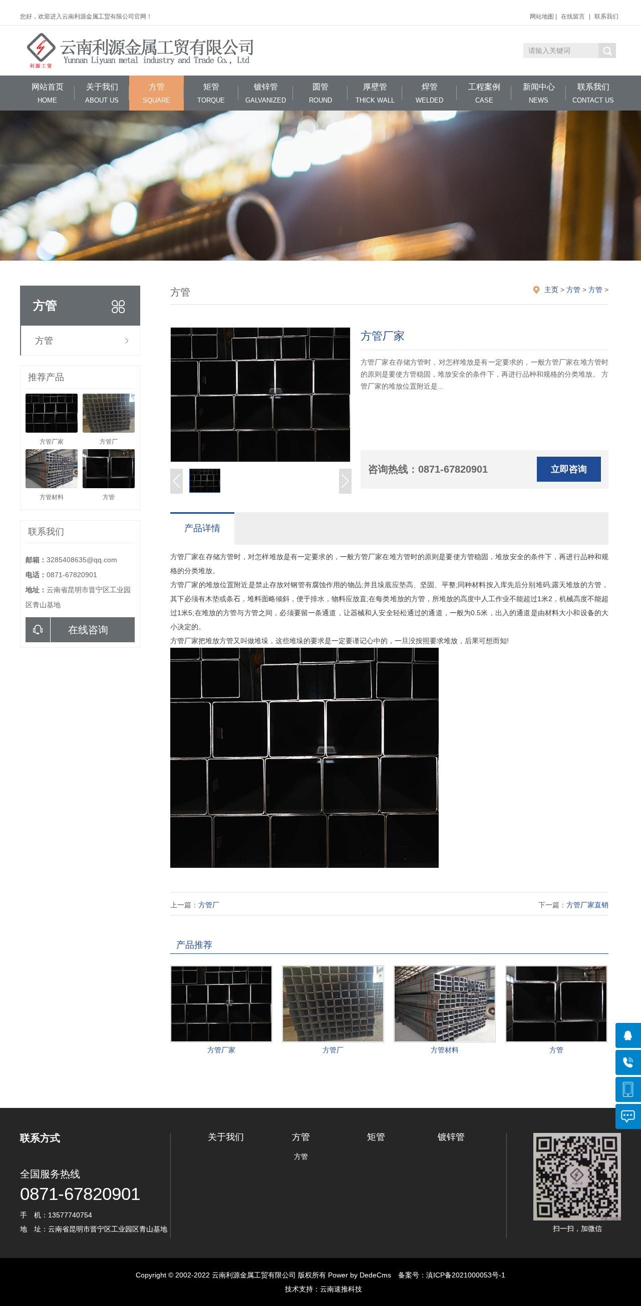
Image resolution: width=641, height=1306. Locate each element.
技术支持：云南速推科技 (320, 1289)
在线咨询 (88, 629)
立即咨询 (569, 469)
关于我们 (102, 93)
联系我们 (606, 16)
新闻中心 (539, 93)
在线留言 (573, 16)
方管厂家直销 (587, 905)
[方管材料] (445, 1003)
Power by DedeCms (359, 1275)
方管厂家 (221, 1050)
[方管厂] (333, 1003)
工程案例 (484, 93)
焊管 (429, 93)
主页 (551, 290)
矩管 (211, 93)
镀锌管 (265, 93)
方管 (156, 93)
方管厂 (208, 905)
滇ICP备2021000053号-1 (465, 1275)
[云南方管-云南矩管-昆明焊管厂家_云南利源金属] (142, 51)
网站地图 (542, 16)
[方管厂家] (221, 1003)
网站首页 (48, 93)
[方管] (556, 1003)
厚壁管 (375, 93)
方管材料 (445, 1050)
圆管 (320, 93)
